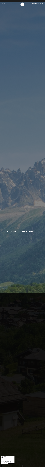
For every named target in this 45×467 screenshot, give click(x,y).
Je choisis (4, 463)
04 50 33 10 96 (40, 3)
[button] (1, 466)
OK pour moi (11, 463)
